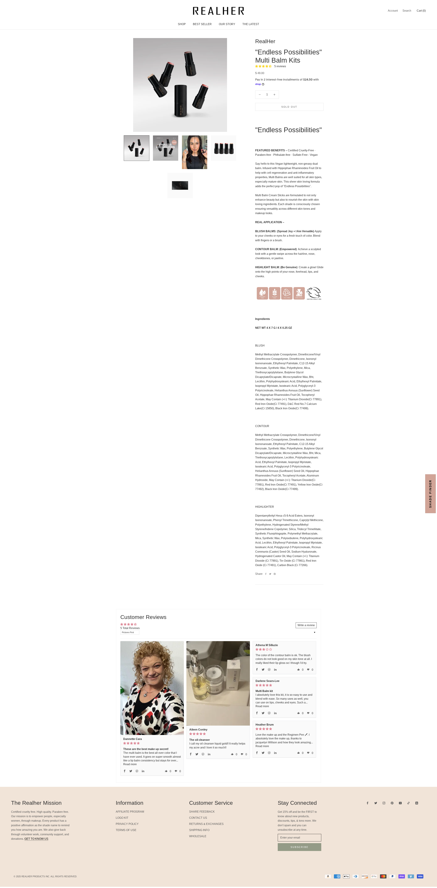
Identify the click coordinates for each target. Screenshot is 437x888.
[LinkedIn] (416, 803)
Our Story (227, 24)
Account (393, 10)
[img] (152, 743)
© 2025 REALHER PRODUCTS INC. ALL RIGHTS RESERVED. (45, 876)
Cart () (421, 10)
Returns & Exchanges (206, 823)
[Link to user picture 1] (152, 690)
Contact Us (198, 817)
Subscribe (299, 847)
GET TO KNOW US (36, 838)
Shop (182, 24)
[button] (263, 66)
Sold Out (289, 106)
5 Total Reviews (130, 628)
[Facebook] (266, 574)
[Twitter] (270, 574)
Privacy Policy (127, 823)
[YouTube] (400, 803)
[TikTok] (408, 803)
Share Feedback (202, 811)
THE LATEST (250, 24)
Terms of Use (126, 830)
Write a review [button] (306, 625)
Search (407, 10)
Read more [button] (130, 764)
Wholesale (197, 836)
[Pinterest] (275, 574)
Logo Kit (122, 817)
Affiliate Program (130, 811)
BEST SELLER (202, 24)
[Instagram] (384, 803)
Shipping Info (199, 830)
